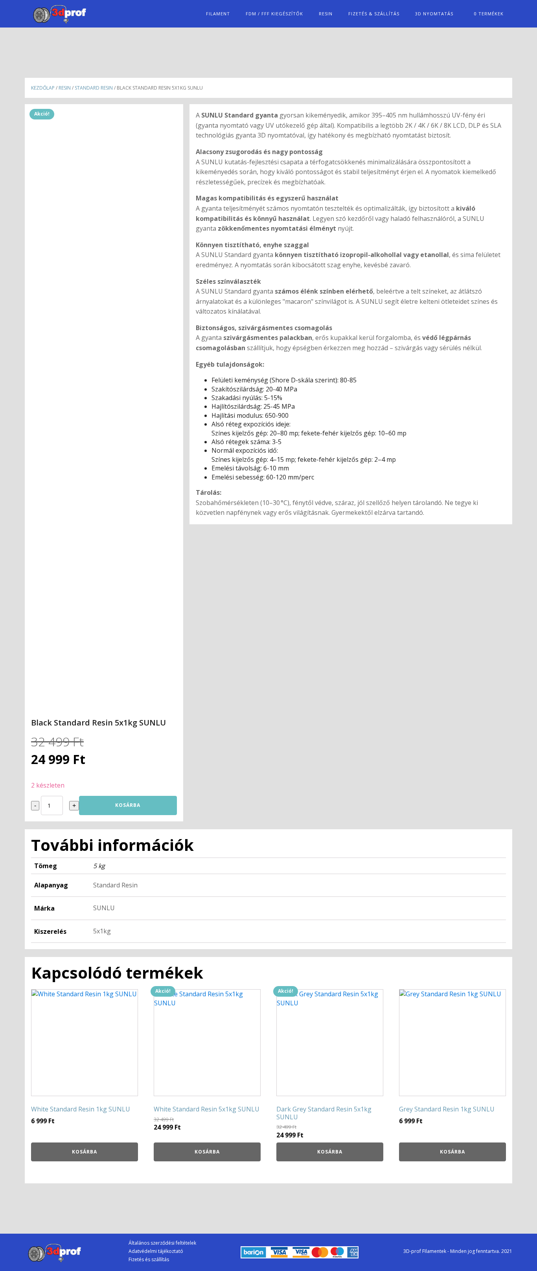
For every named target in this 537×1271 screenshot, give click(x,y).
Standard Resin (94, 87)
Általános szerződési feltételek (162, 1243)
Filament (218, 14)
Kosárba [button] (84, 1151)
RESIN (326, 14)
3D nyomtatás (434, 14)
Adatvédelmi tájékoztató (156, 1251)
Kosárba (127, 805)
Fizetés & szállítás (373, 14)
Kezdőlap (43, 87)
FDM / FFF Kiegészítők (274, 14)
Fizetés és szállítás (149, 1259)
